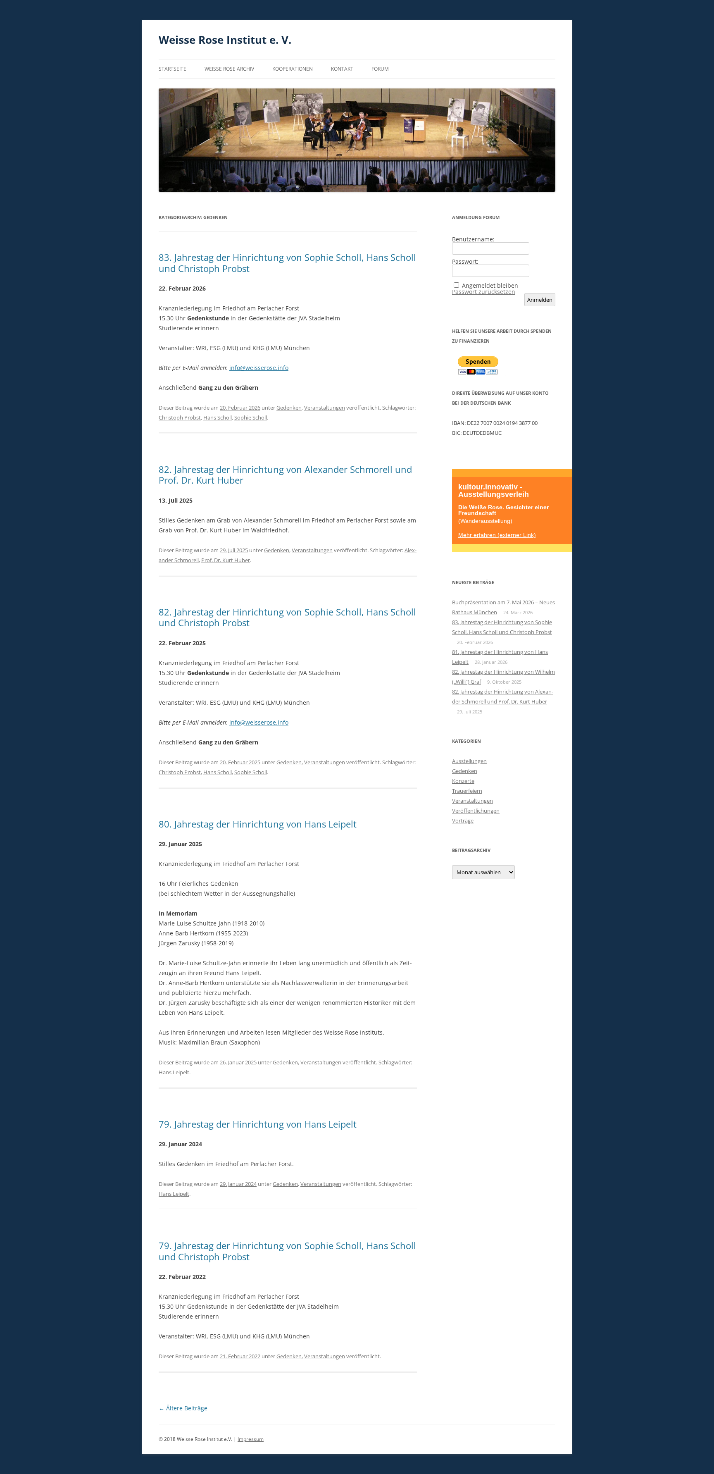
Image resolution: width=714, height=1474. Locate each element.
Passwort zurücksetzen (483, 292)
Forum (380, 68)
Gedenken (289, 407)
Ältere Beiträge (183, 1408)
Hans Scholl (217, 417)
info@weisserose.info (258, 368)
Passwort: (465, 262)
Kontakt (342, 68)
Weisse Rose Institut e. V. (225, 39)
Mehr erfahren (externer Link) (497, 535)
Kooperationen (292, 68)
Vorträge (463, 820)
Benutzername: (473, 239)
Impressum (251, 1439)
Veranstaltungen (324, 407)
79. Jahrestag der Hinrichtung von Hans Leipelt (258, 1124)
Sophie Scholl (250, 417)
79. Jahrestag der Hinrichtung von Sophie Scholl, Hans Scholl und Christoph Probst (287, 1250)
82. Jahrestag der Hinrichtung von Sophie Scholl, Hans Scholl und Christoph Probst (287, 617)
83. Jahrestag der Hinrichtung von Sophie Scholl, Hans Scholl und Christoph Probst (287, 262)
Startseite (172, 68)
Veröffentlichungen (476, 810)
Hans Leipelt (174, 1072)
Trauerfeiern (467, 790)
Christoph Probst (180, 417)
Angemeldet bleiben (490, 286)
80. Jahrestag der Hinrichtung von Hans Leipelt (258, 824)
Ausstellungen (469, 761)
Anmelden (539, 299)
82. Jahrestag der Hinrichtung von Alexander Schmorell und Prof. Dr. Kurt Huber (285, 474)
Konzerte (463, 781)
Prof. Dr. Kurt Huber (225, 560)
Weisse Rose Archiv (229, 68)
